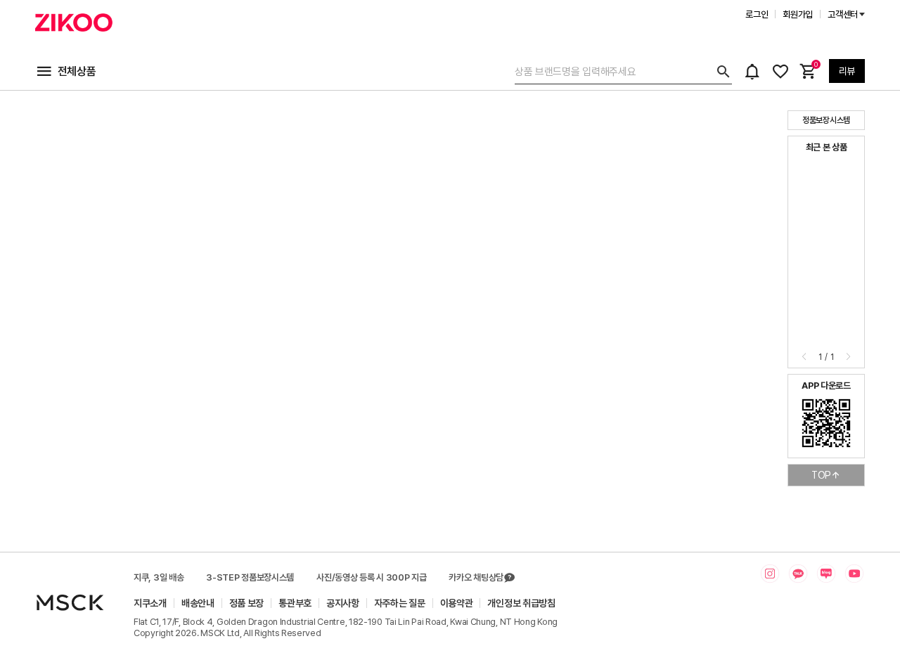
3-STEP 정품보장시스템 (250, 577)
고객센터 (843, 14)
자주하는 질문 (399, 603)
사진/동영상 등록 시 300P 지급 (371, 577)
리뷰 (847, 71)
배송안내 (197, 603)
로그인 (756, 14)
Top (821, 475)
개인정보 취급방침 (521, 603)
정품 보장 (246, 603)
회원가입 (798, 14)
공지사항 (342, 603)
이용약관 (456, 603)
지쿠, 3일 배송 (159, 577)
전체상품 (77, 71)
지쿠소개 (150, 603)
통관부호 (294, 603)
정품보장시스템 (826, 120)
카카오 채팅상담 (476, 577)
